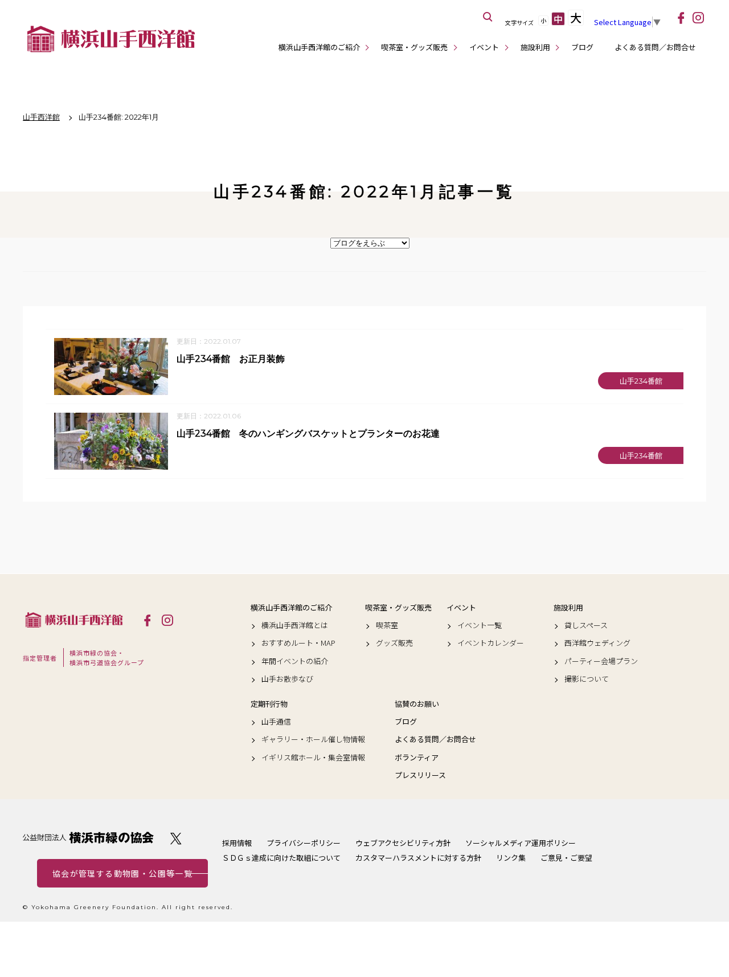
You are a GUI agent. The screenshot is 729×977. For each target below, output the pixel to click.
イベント (484, 47)
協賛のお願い (417, 704)
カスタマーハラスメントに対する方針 (418, 857)
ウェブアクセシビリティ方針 (402, 842)
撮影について (586, 679)
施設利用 (535, 47)
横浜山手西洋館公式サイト (111, 39)
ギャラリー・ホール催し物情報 (313, 739)
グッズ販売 (394, 643)
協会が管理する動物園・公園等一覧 (122, 873)
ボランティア (417, 757)
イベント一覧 (479, 625)
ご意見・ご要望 (566, 857)
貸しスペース (586, 625)
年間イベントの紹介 (294, 661)
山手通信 (276, 722)
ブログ (582, 47)
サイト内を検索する (488, 17)
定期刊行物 (269, 704)
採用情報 (237, 842)
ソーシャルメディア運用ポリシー (520, 842)
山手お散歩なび (287, 679)
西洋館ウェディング (597, 643)
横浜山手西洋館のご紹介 (319, 47)
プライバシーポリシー (304, 842)
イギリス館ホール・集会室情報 (313, 757)
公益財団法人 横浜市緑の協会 (88, 838)
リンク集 (511, 857)
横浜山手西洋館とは (294, 625)
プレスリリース (420, 775)
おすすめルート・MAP (298, 643)
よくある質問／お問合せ (655, 47)
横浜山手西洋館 (74, 620)
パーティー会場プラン (601, 661)
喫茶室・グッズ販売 (414, 47)
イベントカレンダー (490, 643)
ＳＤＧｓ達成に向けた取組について (281, 857)
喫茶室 (387, 625)
